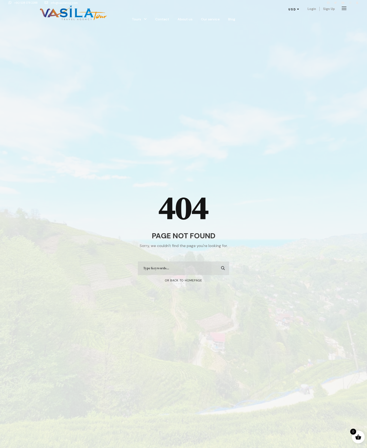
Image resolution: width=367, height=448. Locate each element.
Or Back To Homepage (183, 280)
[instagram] (350, 3)
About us (185, 19)
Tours (136, 19)
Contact (162, 19)
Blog (231, 19)
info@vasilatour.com (64, 3)
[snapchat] (357, 3)
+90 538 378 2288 (26, 3)
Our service (210, 19)
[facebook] (328, 3)
